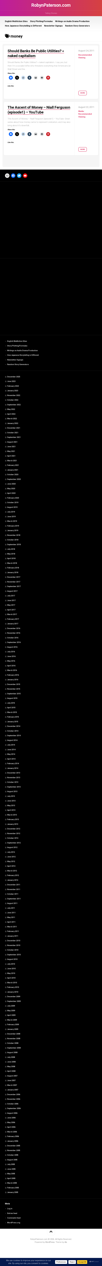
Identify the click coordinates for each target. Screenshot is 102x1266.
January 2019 (12, 530)
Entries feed (12, 1213)
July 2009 (11, 1006)
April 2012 (11, 866)
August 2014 (12, 740)
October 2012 (12, 838)
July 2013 (11, 796)
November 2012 (13, 833)
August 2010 (12, 959)
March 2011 (12, 927)
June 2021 (11, 447)
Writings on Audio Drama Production (72, 21)
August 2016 (12, 647)
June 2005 (11, 1169)
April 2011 (11, 922)
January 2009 (12, 1029)
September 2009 (14, 1001)
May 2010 (11, 973)
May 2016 (11, 661)
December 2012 (13, 829)
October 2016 (12, 638)
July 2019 (11, 512)
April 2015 (11, 708)
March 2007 (12, 1085)
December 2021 (13, 428)
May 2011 (11, 917)
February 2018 (13, 568)
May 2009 (11, 1011)
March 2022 (12, 419)
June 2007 (11, 1080)
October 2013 (12, 782)
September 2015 (14, 694)
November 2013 (13, 778)
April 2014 (11, 759)
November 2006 (13, 1099)
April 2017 (11, 610)
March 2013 (12, 815)
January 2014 (12, 768)
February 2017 (13, 619)
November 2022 (13, 395)
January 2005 (12, 1192)
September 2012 (14, 843)
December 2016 (13, 628)
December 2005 (13, 1146)
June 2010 (11, 969)
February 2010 (13, 987)
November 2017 (13, 582)
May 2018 (11, 554)
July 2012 (11, 852)
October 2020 (12, 475)
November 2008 (13, 1039)
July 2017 (11, 596)
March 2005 (12, 1183)
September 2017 (14, 586)
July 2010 (11, 964)
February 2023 (13, 386)
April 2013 (11, 810)
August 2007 (12, 1076)
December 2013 (13, 773)
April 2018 (11, 558)
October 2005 (12, 1155)
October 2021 (12, 433)
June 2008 (11, 1062)
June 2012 (11, 857)
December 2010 (13, 941)
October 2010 (12, 950)
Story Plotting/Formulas (41, 21)
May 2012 (11, 861)
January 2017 (12, 624)
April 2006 (11, 1127)
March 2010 (12, 983)
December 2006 (13, 1094)
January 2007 (12, 1090)
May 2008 (11, 1067)
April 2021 (11, 456)
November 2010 (13, 945)
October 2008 (12, 1043)
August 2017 (12, 591)
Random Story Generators (77, 26)
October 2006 (12, 1104)
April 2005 (11, 1178)
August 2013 (12, 791)
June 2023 (11, 381)
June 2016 (11, 656)
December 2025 (13, 377)
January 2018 (12, 572)
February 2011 (13, 931)
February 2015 (13, 717)
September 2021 (14, 437)
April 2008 (11, 1071)
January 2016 (12, 680)
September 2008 (14, 1048)
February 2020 (13, 498)
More (82, 93)
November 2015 (13, 689)
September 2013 (14, 787)
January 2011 (12, 936)
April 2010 (11, 978)
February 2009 (13, 1025)
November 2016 (13, 633)
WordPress (50, 1242)
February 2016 (13, 675)
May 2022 (11, 409)
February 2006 (13, 1136)
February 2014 (13, 763)
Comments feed (14, 1218)
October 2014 (12, 731)
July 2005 (11, 1164)
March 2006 (12, 1132)
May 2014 (11, 754)
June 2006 (11, 1118)
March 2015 (12, 712)
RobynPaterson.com (51, 5)
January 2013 (12, 824)
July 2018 (11, 549)
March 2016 (12, 670)
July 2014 (11, 745)
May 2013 (11, 806)
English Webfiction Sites (16, 21)
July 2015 (11, 703)
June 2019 (11, 517)
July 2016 (11, 652)
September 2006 (14, 1108)
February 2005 (13, 1188)
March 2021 (12, 461)
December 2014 (13, 726)
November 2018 (13, 535)
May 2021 (11, 451)
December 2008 (13, 1034)
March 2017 (12, 614)
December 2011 (13, 885)
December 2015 (13, 684)
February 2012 (13, 875)
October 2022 (12, 400)
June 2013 (11, 801)
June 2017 (11, 600)
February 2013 (13, 819)
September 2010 (14, 955)
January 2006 (12, 1141)
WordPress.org (13, 1223)
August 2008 (12, 1052)
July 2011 (11, 908)
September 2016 (14, 642)
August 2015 (12, 698)
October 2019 (12, 502)
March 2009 (12, 1020)
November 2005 (13, 1150)
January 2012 (12, 880)
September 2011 (14, 899)
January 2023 (12, 391)
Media (81, 111)
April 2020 (11, 493)
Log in (9, 1209)
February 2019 (13, 526)
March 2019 (12, 521)
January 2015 (12, 722)
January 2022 (12, 423)
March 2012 (12, 871)
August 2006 (12, 1113)
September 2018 (14, 545)
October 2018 (12, 540)
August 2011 (12, 903)
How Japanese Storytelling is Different (23, 26)
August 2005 (12, 1160)
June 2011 (11, 913)
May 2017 (11, 605)
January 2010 (12, 992)
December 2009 (13, 997)
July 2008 (11, 1057)
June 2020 (11, 484)
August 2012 (12, 847)
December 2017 (13, 577)
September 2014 (14, 736)
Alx (66, 1242)
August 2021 (12, 442)
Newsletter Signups (53, 26)
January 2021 (12, 470)
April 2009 (11, 1015)
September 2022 (14, 405)
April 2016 (11, 666)
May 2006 (11, 1122)
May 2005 (11, 1174)
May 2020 (11, 489)
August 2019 (12, 507)
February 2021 (13, 465)
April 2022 (11, 414)
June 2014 (11, 750)
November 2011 (13, 889)
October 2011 (12, 894)
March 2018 (12, 563)
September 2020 (14, 479)
